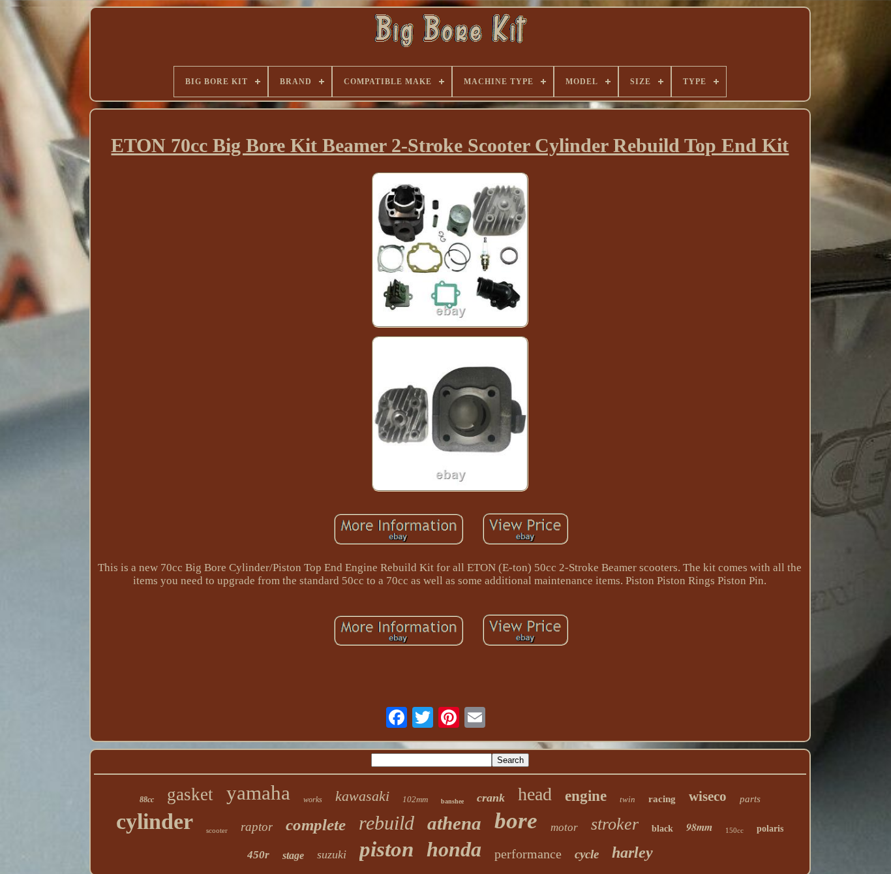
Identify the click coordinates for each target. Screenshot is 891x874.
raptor (257, 827)
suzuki (331, 854)
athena (454, 823)
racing (662, 799)
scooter (217, 830)
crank (491, 797)
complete (316, 825)
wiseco (708, 796)
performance (528, 854)
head (535, 794)
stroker (615, 824)
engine (586, 796)
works (312, 799)
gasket (190, 794)
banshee (452, 801)
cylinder (154, 821)
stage (293, 855)
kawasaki (362, 796)
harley (632, 852)
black (662, 829)
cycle (587, 854)
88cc (147, 799)
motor (564, 827)
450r (258, 855)
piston (386, 849)
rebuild (386, 823)
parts (750, 799)
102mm (415, 799)
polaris (770, 829)
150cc (734, 830)
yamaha (258, 792)
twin (627, 799)
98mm (699, 827)
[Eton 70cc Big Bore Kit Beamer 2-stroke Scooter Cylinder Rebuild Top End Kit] (450, 252)
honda (454, 849)
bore (515, 821)
